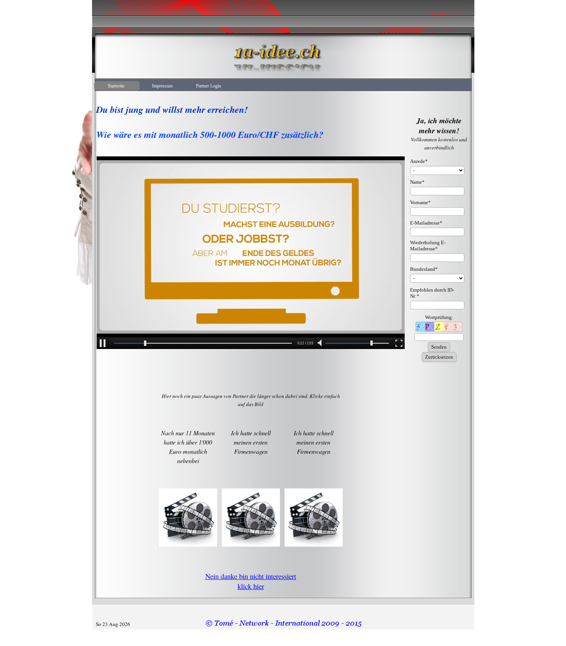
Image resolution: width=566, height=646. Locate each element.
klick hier (251, 586)
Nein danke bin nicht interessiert (250, 576)
